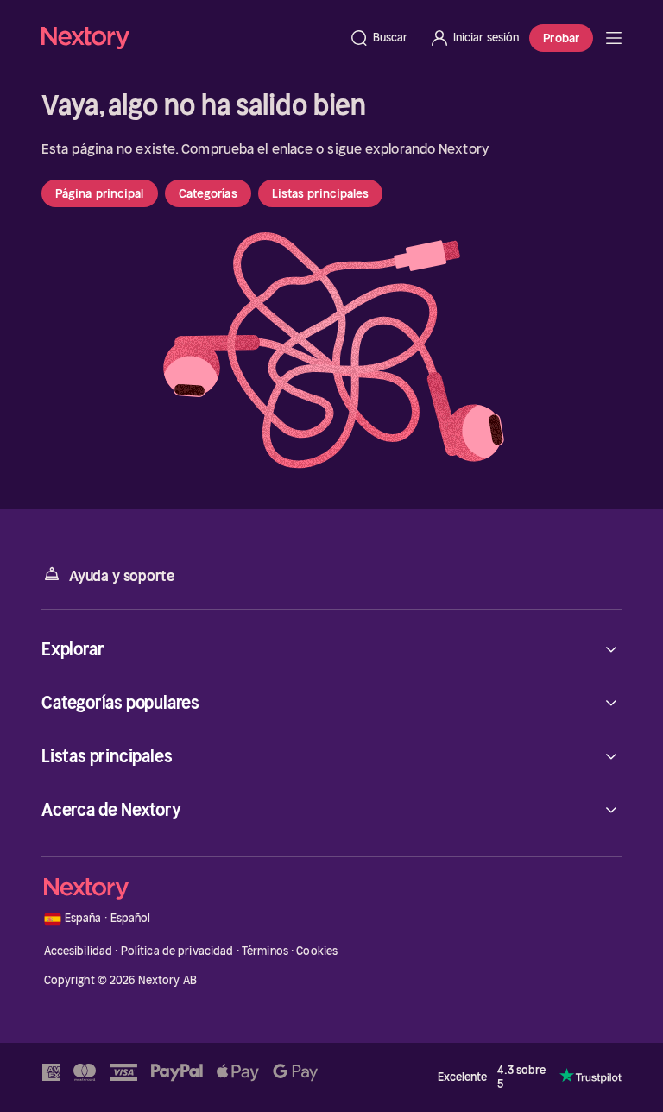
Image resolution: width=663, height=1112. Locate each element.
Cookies (317, 951)
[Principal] (614, 38)
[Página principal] (189, 37)
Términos (265, 951)
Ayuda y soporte (121, 575)
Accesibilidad (78, 951)
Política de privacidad (177, 951)
